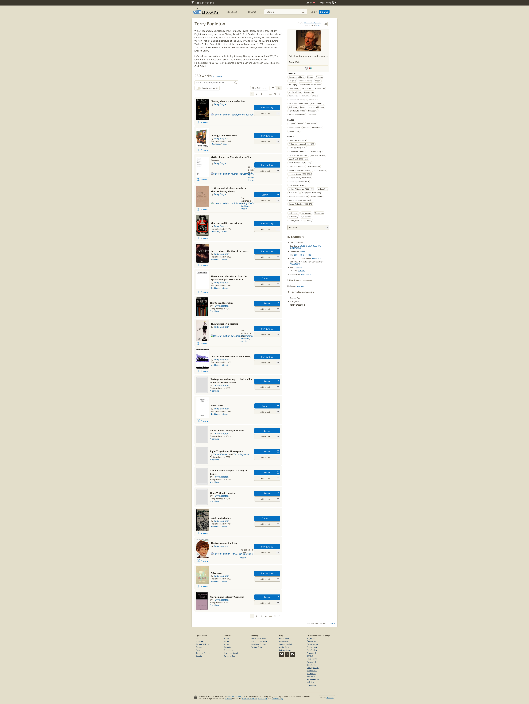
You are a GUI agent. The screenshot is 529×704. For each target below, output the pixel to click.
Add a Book (284, 647)
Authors (227, 644)
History (318, 25)
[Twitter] (287, 654)
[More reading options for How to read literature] (278, 308)
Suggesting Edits (286, 644)
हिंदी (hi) (310, 656)
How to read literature (221, 302)
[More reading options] (278, 194)
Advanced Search (231, 653)
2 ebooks (252, 180)
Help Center (284, 638)
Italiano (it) (311, 662)
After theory (217, 572)
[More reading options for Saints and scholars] (278, 524)
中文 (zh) (311, 682)
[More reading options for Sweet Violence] (278, 257)
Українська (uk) (313, 679)
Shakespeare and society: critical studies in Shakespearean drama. (231, 380)
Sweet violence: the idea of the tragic (230, 251)
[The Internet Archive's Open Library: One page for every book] (206, 11)
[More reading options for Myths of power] (278, 170)
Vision (198, 638)
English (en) (312, 647)
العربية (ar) (311, 638)
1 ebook (225, 144)
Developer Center (258, 638)
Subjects (227, 647)
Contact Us (284, 641)
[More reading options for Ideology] (278, 141)
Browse (252, 11)
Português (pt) (313, 668)
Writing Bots (256, 647)
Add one (300, 286)
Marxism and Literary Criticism (227, 430)
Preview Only (267, 107)
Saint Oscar (217, 405)
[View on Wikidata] (310, 69)
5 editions (245, 338)
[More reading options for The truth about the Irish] (278, 552)
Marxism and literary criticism (227, 223)
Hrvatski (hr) (312, 659)
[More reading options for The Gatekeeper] (278, 334)
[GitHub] (292, 654)
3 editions (215, 526)
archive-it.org (277, 699)
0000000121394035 (302, 255)
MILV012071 (295, 264)
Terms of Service (203, 653)
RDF (327, 623)
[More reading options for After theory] (278, 579)
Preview (204, 122)
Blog (198, 650)
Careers (199, 647)
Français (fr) (312, 653)
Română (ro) (312, 671)
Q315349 (301, 271)
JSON (332, 623)
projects (228, 699)
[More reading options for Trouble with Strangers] (278, 478)
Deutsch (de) (312, 644)
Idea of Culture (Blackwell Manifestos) (231, 356)
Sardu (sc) (311, 674)
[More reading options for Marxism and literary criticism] (278, 229)
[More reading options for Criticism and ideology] (278, 200)
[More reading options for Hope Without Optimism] (278, 498)
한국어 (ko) (311, 665)
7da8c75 (330, 698)
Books (226, 641)
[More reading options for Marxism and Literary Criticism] (278, 436)
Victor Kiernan (220, 454)
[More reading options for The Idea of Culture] (278, 362)
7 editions (215, 231)
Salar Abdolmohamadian (312, 23)
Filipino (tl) (311, 685)
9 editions (245, 206)
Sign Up (324, 11)
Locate (267, 303)
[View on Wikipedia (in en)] (306, 69)
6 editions (215, 259)
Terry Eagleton (221, 104)
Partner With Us (202, 644)
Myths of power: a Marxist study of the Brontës (231, 158)
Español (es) (312, 650)
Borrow (265, 195)
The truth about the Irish (224, 543)
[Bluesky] (281, 654)
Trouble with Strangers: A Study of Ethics (228, 472)
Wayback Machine (249, 699)
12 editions (215, 144)
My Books (232, 11)
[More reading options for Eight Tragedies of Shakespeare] (278, 457)
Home (226, 638)
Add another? (218, 76)
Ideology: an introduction (224, 135)
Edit (325, 24)
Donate (310, 3)
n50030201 (316, 258)
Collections (228, 650)
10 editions (251, 176)
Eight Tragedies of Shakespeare (226, 451)
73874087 (299, 267)
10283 (302, 251)
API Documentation (259, 641)
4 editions (214, 391)
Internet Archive (234, 696)
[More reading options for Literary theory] (278, 113)
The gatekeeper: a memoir (224, 323)
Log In (314, 11)
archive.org (262, 699)
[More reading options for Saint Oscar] (278, 411)
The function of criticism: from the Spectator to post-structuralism (229, 277)
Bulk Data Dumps (258, 644)
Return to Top (229, 656)
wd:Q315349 (305, 274)
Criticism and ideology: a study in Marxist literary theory (228, 189)
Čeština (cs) (312, 641)
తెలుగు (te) (311, 676)
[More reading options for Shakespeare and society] (278, 386)
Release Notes (285, 650)
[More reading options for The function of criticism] (278, 284)
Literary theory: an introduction (228, 101)
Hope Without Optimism (223, 493)
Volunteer (200, 641)
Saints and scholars (221, 518)
